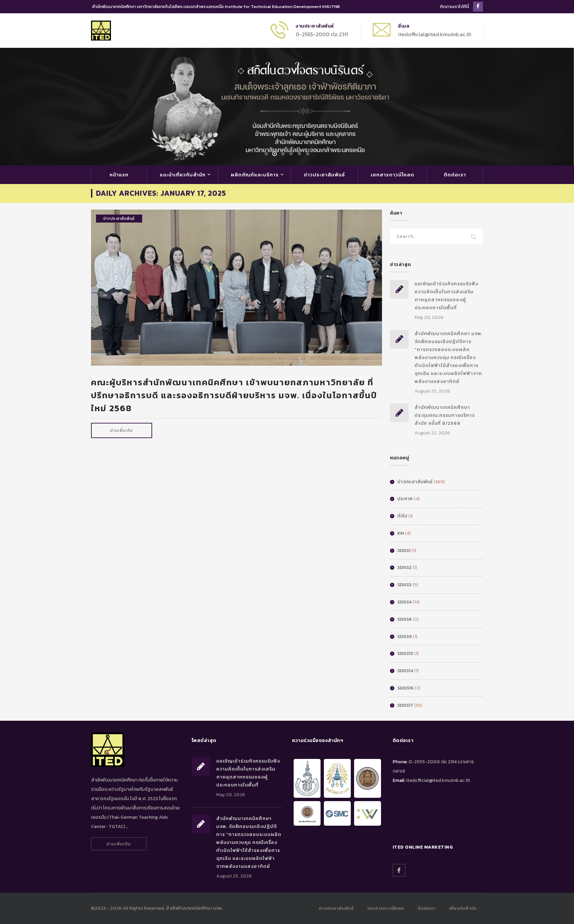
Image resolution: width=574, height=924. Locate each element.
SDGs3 (404, 584)
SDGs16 (405, 688)
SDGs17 (405, 705)
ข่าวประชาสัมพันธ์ (324, 174)
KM (400, 533)
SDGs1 (404, 550)
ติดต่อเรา (455, 174)
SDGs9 (404, 636)
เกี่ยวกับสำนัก (463, 908)
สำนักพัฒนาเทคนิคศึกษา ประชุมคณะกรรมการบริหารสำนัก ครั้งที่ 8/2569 (445, 415)
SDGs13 (405, 653)
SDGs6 (404, 619)
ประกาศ (405, 498)
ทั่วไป (402, 515)
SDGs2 (404, 567)
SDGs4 (404, 602)
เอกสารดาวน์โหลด (392, 174)
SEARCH (474, 237)
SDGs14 (405, 670)
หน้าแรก (119, 174)
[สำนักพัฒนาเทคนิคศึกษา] (101, 30)
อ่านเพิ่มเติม (121, 430)
